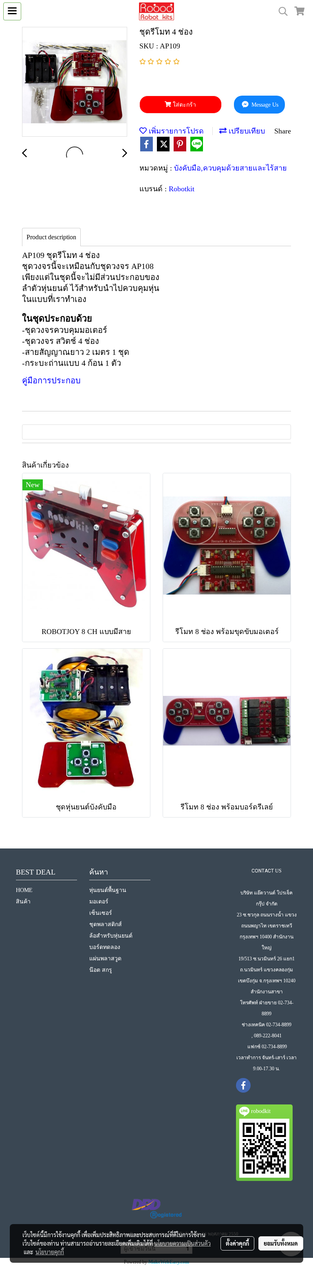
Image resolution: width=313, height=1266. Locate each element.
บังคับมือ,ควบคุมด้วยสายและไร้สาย (230, 168)
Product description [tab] (51, 237)
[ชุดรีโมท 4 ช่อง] (74, 82)
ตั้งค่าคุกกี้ (237, 1243)
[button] (280, 11)
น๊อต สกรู (100, 970)
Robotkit (181, 189)
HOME (24, 890)
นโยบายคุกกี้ (49, 1251)
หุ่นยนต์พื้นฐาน (107, 890)
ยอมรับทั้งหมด (281, 1243)
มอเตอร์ (98, 902)
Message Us (264, 105)
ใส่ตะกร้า (183, 105)
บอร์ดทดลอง (104, 947)
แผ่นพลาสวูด (105, 959)
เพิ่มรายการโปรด (175, 131)
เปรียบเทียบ (246, 131)
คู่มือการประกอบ (51, 380)
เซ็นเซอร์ (100, 913)
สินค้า (23, 902)
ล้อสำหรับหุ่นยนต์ (110, 936)
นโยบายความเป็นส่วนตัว (182, 1243)
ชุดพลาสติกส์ (105, 924)
